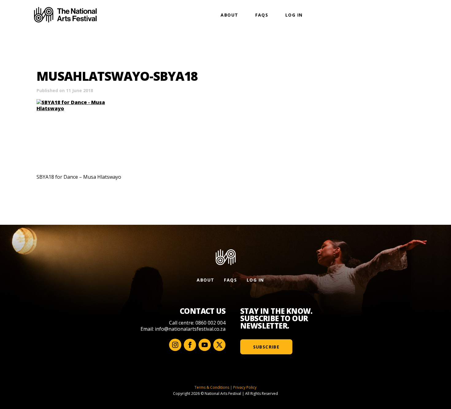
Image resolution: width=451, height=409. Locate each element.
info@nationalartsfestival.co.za (190, 328)
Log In (294, 15)
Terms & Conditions (212, 387)
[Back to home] (65, 14)
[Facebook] (190, 345)
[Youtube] (205, 345)
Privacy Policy (244, 387)
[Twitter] (219, 345)
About (229, 15)
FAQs (261, 15)
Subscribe (266, 347)
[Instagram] (175, 345)
